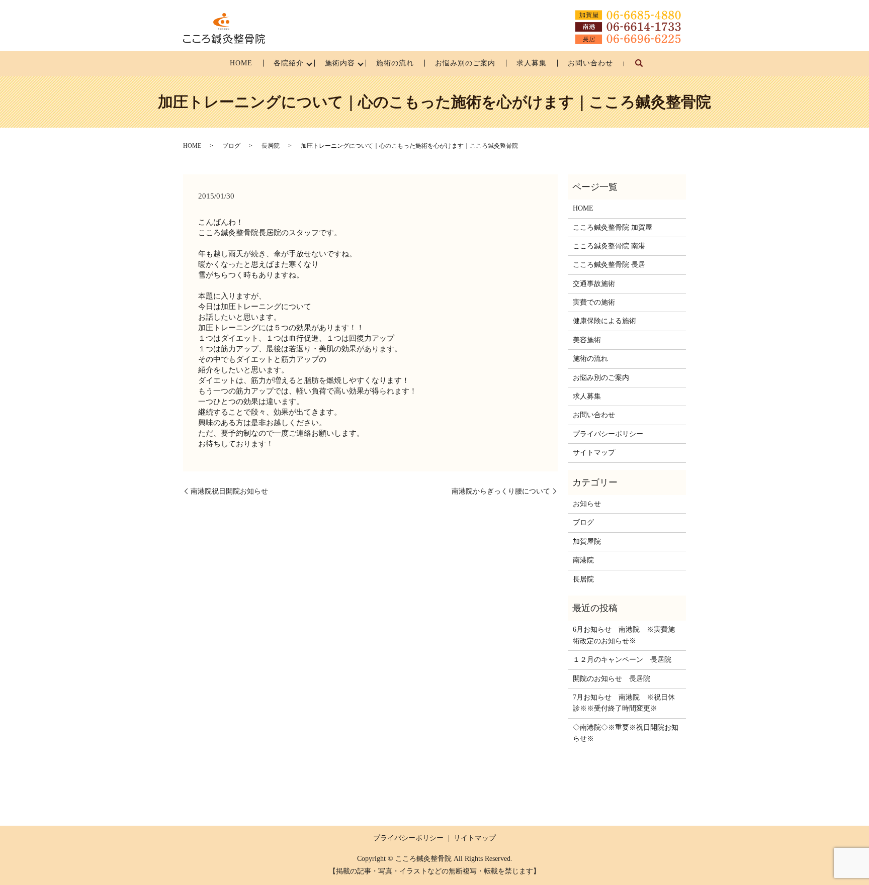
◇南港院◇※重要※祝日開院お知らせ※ (625, 733)
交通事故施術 (594, 283)
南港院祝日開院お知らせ (229, 491)
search (644, 68)
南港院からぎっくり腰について (501, 491)
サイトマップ (594, 452)
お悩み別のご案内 (465, 63)
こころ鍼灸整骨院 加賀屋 (612, 227)
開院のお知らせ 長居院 (611, 678)
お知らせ (587, 504)
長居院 (271, 145)
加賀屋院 (587, 541)
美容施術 (587, 340)
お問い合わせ (590, 63)
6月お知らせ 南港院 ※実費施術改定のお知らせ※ (624, 635)
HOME (241, 63)
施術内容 (340, 63)
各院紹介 (289, 63)
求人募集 (531, 63)
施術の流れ (395, 63)
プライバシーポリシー (608, 434)
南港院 (583, 560)
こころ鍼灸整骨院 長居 (609, 264)
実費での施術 (594, 302)
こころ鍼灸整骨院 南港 (609, 246)
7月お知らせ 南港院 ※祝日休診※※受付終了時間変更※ (624, 703)
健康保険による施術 (604, 321)
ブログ (231, 145)
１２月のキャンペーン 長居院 (622, 659)
